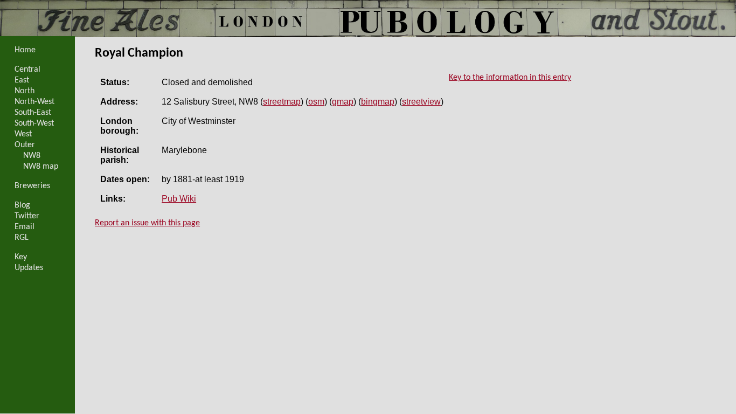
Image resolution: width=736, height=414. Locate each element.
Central (27, 69)
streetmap (282, 101)
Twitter (27, 216)
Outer (25, 145)
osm (316, 101)
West (23, 134)
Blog (22, 205)
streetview (421, 101)
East (22, 80)
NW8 (31, 155)
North (24, 91)
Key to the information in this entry (510, 77)
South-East (33, 112)
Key (21, 257)
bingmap (377, 101)
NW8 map (40, 166)
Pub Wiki (179, 198)
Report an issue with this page (147, 223)
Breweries (32, 186)
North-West (34, 102)
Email (24, 227)
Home (25, 50)
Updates (29, 268)
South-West (34, 123)
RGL (22, 237)
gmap (342, 101)
